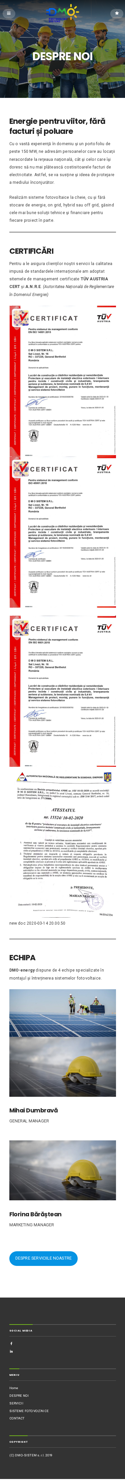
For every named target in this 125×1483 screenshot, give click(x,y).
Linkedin (11, 1351)
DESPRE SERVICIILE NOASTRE (43, 1258)
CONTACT (17, 1418)
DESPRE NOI (19, 1395)
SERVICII (16, 1403)
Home (13, 1388)
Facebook (11, 1343)
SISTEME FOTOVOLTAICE (29, 1411)
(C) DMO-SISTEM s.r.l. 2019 (31, 1455)
